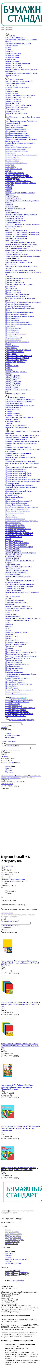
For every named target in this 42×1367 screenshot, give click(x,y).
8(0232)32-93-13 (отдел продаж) (17, 1273)
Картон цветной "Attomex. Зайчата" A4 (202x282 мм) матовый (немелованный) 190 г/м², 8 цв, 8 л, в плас (20, 1046)
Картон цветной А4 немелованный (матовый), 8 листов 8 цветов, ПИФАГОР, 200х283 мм (19, 1169)
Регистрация (10, 741)
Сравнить (13, 881)
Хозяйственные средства (14, 1240)
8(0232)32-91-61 (11, 1275)
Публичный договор (13, 1263)
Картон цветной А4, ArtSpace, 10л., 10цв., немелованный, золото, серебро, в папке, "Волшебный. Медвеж (17, 1087)
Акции (8, 1257)
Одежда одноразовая (13, 1236)
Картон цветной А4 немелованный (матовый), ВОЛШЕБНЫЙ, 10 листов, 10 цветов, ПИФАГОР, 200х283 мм (20, 963)
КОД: (3, 868)
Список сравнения (12, 735)
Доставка (8, 1261)
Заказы (8, 733)
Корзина (4, 762)
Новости (8, 1255)
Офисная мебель (11, 1244)
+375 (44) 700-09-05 (12, 1271)
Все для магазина (12, 1232)
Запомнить (7, 752)
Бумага (8, 1230)
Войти (3, 741)
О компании (10, 1251)
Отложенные (10, 737)
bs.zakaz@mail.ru (17, 1280)
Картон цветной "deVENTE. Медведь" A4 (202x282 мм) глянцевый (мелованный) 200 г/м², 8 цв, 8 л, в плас (21, 1004)
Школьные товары (12, 1242)
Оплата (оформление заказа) (16, 1259)
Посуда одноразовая (13, 1238)
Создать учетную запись (10, 750)
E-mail (3, 743)
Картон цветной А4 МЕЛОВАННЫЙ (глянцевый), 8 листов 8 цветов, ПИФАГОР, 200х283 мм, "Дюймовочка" (20, 1128)
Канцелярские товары (13, 1234)
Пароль (3, 745)
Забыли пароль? (12, 745)
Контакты (9, 1253)
